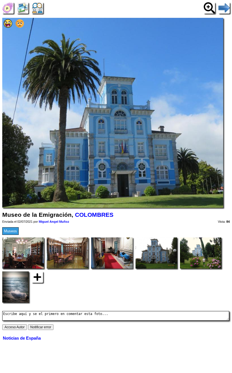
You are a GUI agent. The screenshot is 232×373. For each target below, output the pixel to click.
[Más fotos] (37, 277)
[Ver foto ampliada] (209, 8)
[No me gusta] (20, 26)
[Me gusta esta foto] (8, 26)
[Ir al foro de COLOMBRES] (37, 8)
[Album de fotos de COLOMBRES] (22, 8)
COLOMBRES (94, 214)
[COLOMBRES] (8, 8)
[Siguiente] (224, 8)
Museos (10, 231)
